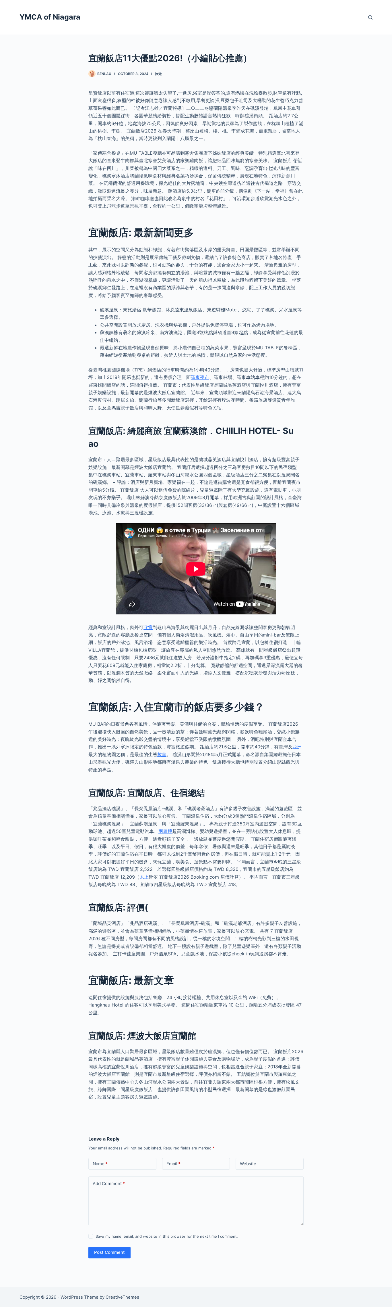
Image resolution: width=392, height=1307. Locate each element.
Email (173, 1163)
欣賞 (148, 627)
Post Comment (109, 1252)
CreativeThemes (122, 1297)
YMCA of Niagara (50, 17)
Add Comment (109, 1183)
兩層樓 (165, 831)
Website (248, 1163)
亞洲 (297, 747)
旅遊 (158, 74)
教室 (161, 754)
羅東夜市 (200, 377)
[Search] (370, 17)
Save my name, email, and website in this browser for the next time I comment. (167, 1236)
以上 (144, 877)
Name (100, 1163)
